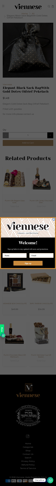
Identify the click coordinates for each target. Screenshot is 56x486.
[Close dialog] (53, 219)
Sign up (28, 263)
